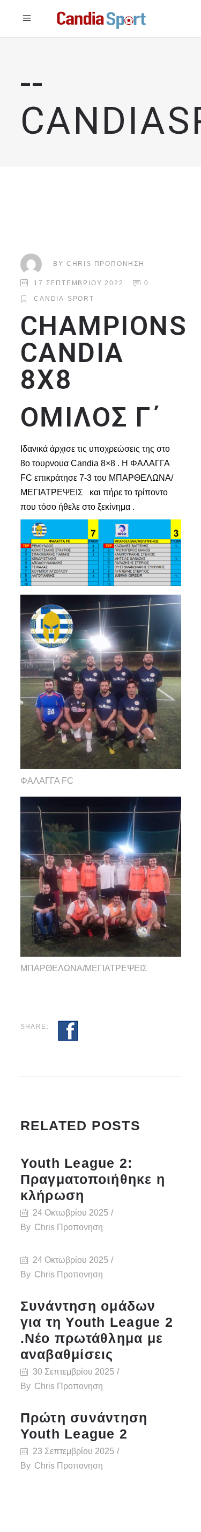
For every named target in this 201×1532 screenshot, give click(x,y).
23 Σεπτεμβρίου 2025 (73, 1451)
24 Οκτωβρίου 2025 (70, 1212)
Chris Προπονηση (105, 264)
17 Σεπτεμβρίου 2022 (78, 283)
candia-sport (64, 298)
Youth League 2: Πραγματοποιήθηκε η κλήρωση (93, 1179)
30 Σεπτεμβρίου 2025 (73, 1371)
